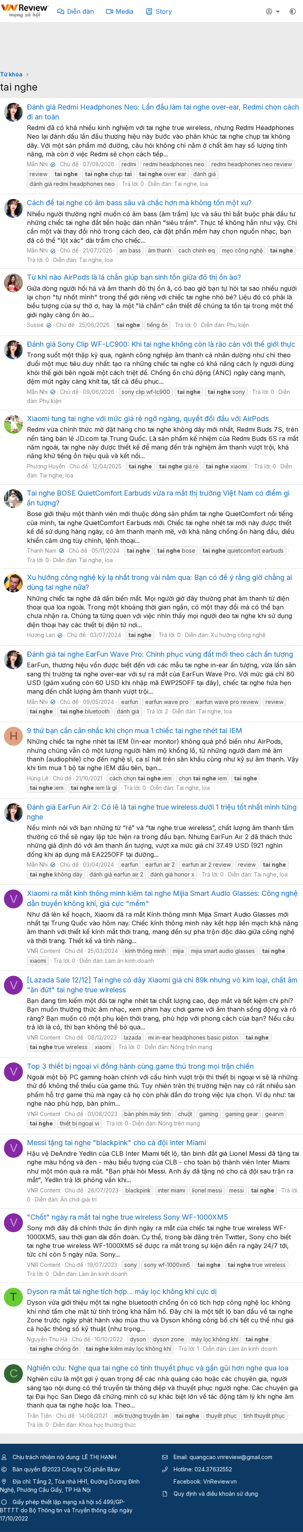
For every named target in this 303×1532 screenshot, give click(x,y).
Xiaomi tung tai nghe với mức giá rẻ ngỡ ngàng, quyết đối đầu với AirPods (148, 418)
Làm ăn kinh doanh (129, 960)
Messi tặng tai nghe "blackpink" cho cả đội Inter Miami (116, 1142)
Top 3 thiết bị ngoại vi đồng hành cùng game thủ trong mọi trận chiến (140, 1066)
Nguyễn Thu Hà (47, 1339)
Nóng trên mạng (191, 1047)
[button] (293, 11)
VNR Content (43, 950)
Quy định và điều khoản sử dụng (216, 1493)
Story (163, 11)
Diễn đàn (80, 11)
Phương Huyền (46, 466)
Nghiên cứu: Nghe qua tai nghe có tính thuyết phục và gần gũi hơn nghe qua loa (157, 1368)
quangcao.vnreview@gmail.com (230, 1457)
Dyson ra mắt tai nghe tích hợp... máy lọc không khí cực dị (122, 1291)
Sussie (38, 324)
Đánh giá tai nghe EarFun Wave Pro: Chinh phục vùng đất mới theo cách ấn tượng (160, 654)
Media (124, 11)
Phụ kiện (238, 324)
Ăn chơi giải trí (78, 1199)
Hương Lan (44, 634)
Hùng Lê (38, 778)
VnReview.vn (220, 1481)
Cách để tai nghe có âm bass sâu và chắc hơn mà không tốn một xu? (139, 203)
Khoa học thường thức (107, 1424)
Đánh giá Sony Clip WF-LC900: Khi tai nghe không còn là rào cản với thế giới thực (161, 344)
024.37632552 (213, 1469)
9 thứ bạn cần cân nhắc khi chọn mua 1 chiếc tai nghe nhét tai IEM (134, 730)
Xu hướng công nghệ (238, 634)
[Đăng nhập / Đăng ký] (274, 11)
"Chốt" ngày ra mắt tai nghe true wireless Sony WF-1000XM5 (127, 1217)
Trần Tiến (39, 1415)
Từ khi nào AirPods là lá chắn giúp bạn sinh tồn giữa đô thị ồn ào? (134, 277)
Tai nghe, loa (191, 183)
